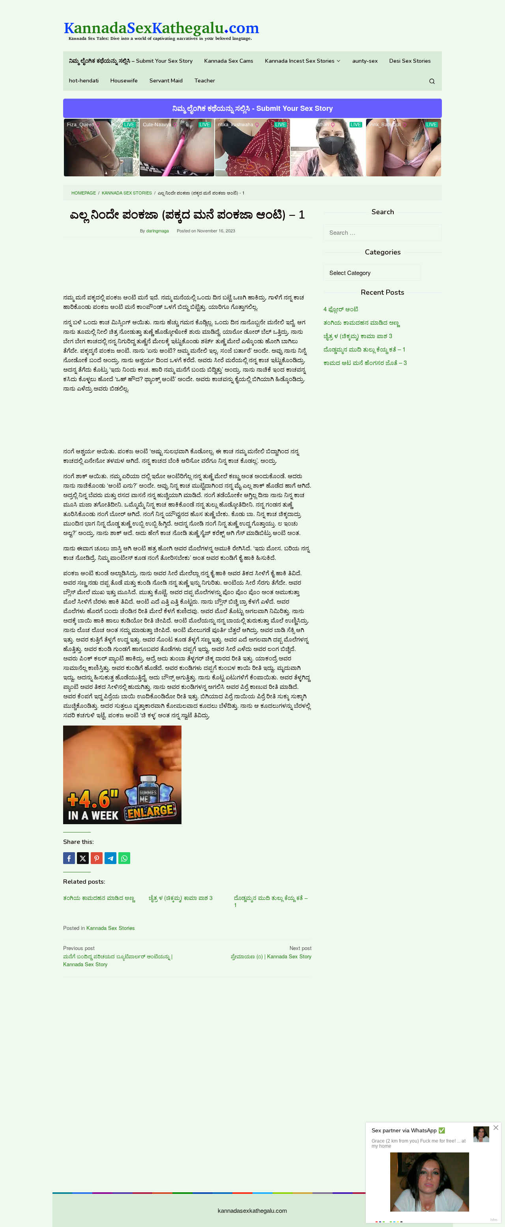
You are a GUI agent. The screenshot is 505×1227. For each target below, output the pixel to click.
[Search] (432, 81)
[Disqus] (187, 1083)
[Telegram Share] (110, 858)
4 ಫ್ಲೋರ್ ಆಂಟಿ (341, 309)
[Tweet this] (83, 858)
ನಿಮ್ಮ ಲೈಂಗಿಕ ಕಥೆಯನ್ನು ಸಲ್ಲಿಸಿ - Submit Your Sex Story (252, 108)
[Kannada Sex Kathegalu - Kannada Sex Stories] (161, 27)
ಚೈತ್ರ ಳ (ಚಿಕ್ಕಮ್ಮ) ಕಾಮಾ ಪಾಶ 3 (181, 898)
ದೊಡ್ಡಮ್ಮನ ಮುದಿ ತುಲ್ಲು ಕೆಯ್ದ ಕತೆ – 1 (271, 901)
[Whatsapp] (124, 858)
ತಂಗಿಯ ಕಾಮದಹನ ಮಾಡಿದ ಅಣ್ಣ (98, 898)
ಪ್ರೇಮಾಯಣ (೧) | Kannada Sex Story (271, 952)
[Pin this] (97, 858)
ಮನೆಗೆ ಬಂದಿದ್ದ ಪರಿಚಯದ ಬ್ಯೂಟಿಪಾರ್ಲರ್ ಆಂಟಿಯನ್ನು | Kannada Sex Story (117, 956)
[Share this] (69, 858)
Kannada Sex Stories (110, 927)
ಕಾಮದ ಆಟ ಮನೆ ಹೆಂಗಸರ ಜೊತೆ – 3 (365, 363)
